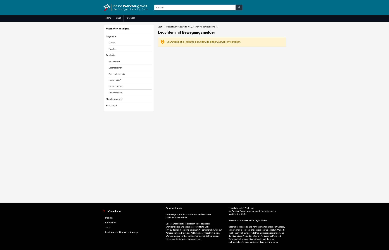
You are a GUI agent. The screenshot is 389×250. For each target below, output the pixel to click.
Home (108, 18)
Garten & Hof (115, 80)
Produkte (110, 55)
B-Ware (112, 42)
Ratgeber (130, 18)
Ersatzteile (111, 105)
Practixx (113, 49)
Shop (118, 18)
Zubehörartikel (115, 92)
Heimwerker (114, 61)
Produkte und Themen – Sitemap (121, 232)
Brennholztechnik (117, 74)
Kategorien (110, 222)
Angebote (111, 36)
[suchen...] (239, 7)
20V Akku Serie (116, 86)
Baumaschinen (115, 68)
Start (160, 27)
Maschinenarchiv (114, 99)
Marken (109, 218)
